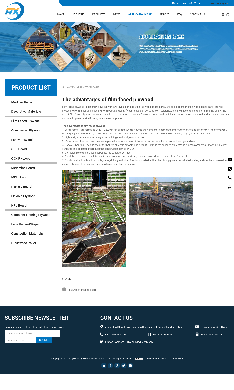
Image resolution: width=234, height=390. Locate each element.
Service (164, 14)
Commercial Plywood (26, 130)
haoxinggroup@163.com (189, 3)
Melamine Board (23, 168)
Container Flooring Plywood (30, 215)
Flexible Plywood (23, 196)
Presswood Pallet (23, 243)
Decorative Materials (26, 111)
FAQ (179, 14)
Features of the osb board (82, 289)
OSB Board (19, 149)
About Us (78, 14)
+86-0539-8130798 (115, 334)
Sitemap (177, 358)
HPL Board (19, 205)
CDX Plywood (20, 158)
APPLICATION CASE (87, 87)
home (70, 87)
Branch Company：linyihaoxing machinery (129, 342)
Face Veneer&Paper (25, 224)
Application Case (140, 14)
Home (60, 14)
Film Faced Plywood (25, 121)
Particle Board (21, 186)
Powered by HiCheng (156, 358)
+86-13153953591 (163, 334)
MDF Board (19, 177)
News (116, 14)
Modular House (22, 102)
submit (44, 339)
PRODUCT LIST (31, 87)
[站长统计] (139, 358)
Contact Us (197, 14)
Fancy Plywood (22, 139)
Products (98, 14)
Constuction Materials (27, 233)
